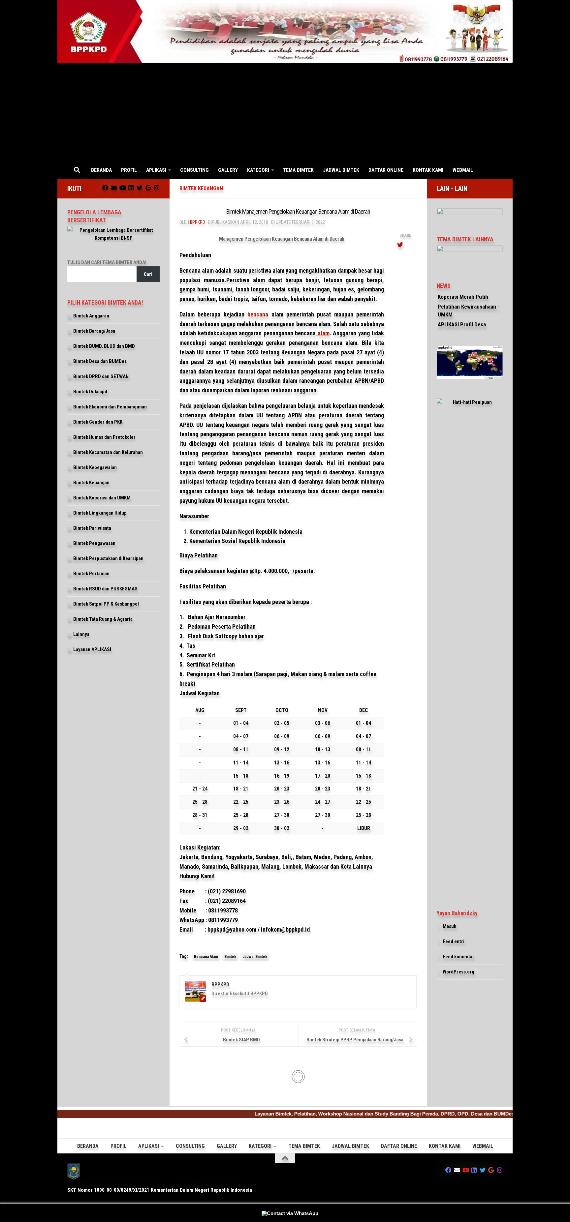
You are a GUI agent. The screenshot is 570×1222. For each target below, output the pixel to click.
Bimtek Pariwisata (92, 528)
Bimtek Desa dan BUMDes (100, 361)
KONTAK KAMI (428, 170)
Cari (148, 274)
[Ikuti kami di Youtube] (122, 188)
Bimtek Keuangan (201, 188)
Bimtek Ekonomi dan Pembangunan (110, 407)
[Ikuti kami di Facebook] (105, 188)
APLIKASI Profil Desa (462, 324)
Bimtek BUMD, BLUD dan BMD (104, 346)
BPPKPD (197, 222)
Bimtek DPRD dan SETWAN (101, 376)
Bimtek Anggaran (91, 316)
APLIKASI (156, 170)
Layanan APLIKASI (92, 649)
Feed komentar (458, 957)
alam (323, 333)
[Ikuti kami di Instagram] (157, 188)
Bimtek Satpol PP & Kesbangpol (106, 604)
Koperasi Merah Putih (463, 296)
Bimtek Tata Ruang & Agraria (103, 619)
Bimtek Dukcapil (90, 392)
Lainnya (81, 634)
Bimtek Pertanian (91, 574)
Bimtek (230, 956)
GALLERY (228, 170)
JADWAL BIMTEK (341, 170)
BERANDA (101, 170)
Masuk (449, 926)
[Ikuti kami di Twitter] (139, 188)
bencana (257, 314)
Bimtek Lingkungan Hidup (100, 513)
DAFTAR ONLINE (385, 170)
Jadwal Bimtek (254, 956)
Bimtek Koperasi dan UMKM (102, 498)
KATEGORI (258, 170)
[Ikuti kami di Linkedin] (131, 188)
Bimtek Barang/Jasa (94, 331)
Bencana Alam (206, 956)
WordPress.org (458, 972)
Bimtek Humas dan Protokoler (104, 437)
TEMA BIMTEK (298, 170)
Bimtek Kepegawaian (95, 467)
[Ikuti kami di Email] (114, 188)
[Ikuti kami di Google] (148, 188)
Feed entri (453, 941)
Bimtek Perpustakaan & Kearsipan (108, 558)
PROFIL (129, 170)
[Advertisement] (285, 112)
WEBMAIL (463, 170)
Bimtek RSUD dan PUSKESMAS (105, 589)
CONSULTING (194, 170)
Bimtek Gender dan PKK (97, 422)
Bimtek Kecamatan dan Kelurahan (108, 452)
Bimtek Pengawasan (94, 543)
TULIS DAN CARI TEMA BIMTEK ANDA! (106, 262)
